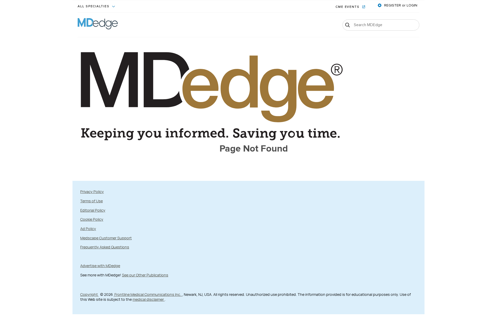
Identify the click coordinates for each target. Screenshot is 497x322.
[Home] (98, 25)
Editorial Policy (92, 210)
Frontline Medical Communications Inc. (148, 294)
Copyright (89, 294)
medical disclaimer (149, 299)
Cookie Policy (91, 219)
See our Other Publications (145, 275)
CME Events (348, 7)
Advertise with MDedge (100, 265)
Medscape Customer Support (106, 237)
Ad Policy (88, 228)
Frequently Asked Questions (104, 247)
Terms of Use (91, 200)
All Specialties (94, 6)
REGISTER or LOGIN (400, 5)
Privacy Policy (92, 191)
